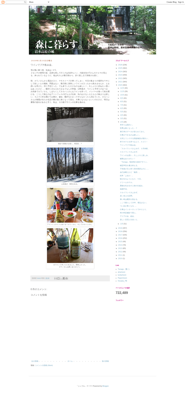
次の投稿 (34, 361)
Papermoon (122, 278)
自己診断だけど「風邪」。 (130, 172)
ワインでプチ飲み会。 (128, 145)
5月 (121, 112)
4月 (121, 115)
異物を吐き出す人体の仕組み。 (132, 186)
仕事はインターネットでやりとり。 (134, 209)
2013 (120, 248)
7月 (121, 105)
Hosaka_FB (122, 281)
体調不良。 (124, 189)
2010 (120, 258)
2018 (120, 231)
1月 (121, 224)
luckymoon (122, 275)
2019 (120, 228)
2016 (120, 238)
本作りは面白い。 (127, 125)
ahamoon (121, 272)
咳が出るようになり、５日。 (131, 179)
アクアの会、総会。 (128, 216)
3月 (121, 118)
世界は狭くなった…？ (128, 128)
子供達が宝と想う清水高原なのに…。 (134, 169)
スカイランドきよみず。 (129, 152)
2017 (120, 235)
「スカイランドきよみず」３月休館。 (134, 149)
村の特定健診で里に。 (128, 213)
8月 (121, 102)
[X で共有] (61, 278)
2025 (120, 68)
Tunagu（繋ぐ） (124, 269)
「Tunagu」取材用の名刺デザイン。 (134, 162)
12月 (122, 88)
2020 (120, 85)
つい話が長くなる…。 (128, 206)
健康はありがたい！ (128, 159)
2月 (121, 122)
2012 (120, 252)
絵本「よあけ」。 (127, 176)
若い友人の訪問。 (127, 196)
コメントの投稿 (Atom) (44, 365)
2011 (120, 255)
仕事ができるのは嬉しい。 (130, 135)
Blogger (105, 386)
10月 (122, 95)
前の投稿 (105, 361)
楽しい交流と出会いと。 (129, 220)
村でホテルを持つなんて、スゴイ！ (134, 142)
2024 (120, 72)
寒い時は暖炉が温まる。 (129, 199)
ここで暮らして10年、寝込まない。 (134, 203)
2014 (120, 245)
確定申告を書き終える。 (129, 165)
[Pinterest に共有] (66, 278)
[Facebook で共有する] (63, 278)
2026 (120, 65)
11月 (122, 91)
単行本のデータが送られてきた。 (133, 132)
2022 (120, 78)
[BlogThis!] (58, 278)
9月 (121, 98)
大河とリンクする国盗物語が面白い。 (134, 138)
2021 (120, 82)
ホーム (70, 361)
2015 (120, 242)
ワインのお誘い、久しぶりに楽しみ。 (134, 155)
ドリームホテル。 (127, 182)
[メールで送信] (55, 278)
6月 (121, 108)
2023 (120, 75)
